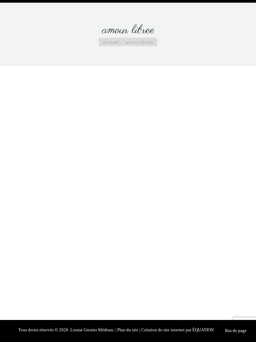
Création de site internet (163, 329)
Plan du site (127, 329)
